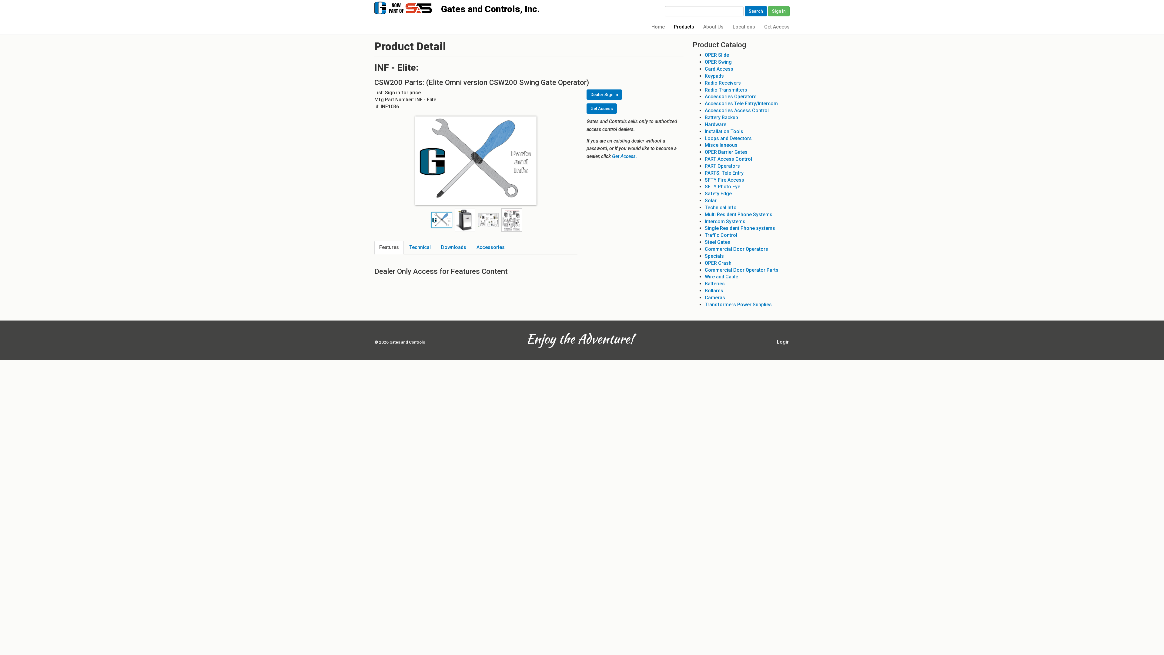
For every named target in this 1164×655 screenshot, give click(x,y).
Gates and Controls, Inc (409, 7)
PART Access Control (728, 159)
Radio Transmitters (726, 90)
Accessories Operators (731, 96)
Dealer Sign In (604, 94)
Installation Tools (724, 131)
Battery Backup (721, 117)
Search (756, 11)
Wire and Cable (721, 277)
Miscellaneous (721, 145)
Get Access (777, 27)
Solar (711, 200)
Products (684, 27)
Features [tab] (389, 247)
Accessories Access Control (737, 110)
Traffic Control (721, 235)
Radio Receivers (723, 83)
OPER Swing (718, 62)
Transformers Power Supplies (738, 304)
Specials (714, 256)
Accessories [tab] (491, 247)
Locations (744, 27)
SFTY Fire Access (724, 180)
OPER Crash (718, 263)
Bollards (714, 291)
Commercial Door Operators (736, 249)
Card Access (719, 69)
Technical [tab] (420, 247)
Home (658, 27)
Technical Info (721, 207)
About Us (713, 27)
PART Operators (722, 166)
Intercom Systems (725, 221)
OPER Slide (717, 55)
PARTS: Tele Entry (724, 173)
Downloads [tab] (453, 247)
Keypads (714, 76)
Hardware (715, 124)
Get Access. (624, 156)
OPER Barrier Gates (726, 152)
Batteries (715, 284)
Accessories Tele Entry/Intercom (741, 103)
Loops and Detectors (728, 138)
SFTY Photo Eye (722, 187)
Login (783, 342)
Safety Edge (718, 193)
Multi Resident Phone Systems (738, 214)
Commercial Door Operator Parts (741, 270)
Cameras (715, 298)
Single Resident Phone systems (740, 228)
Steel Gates (717, 242)
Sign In (779, 11)
